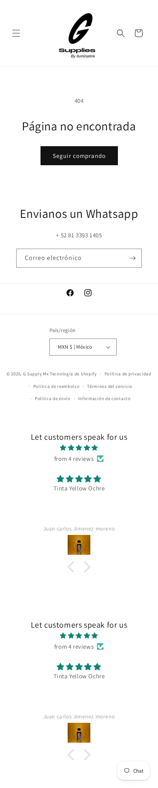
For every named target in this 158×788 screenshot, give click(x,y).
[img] (79, 447)
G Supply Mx (36, 374)
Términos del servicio (109, 386)
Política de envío (52, 398)
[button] (16, 33)
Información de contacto (104, 398)
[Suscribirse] (132, 258)
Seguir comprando (79, 156)
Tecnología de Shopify (73, 374)
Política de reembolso (56, 386)
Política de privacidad (128, 374)
